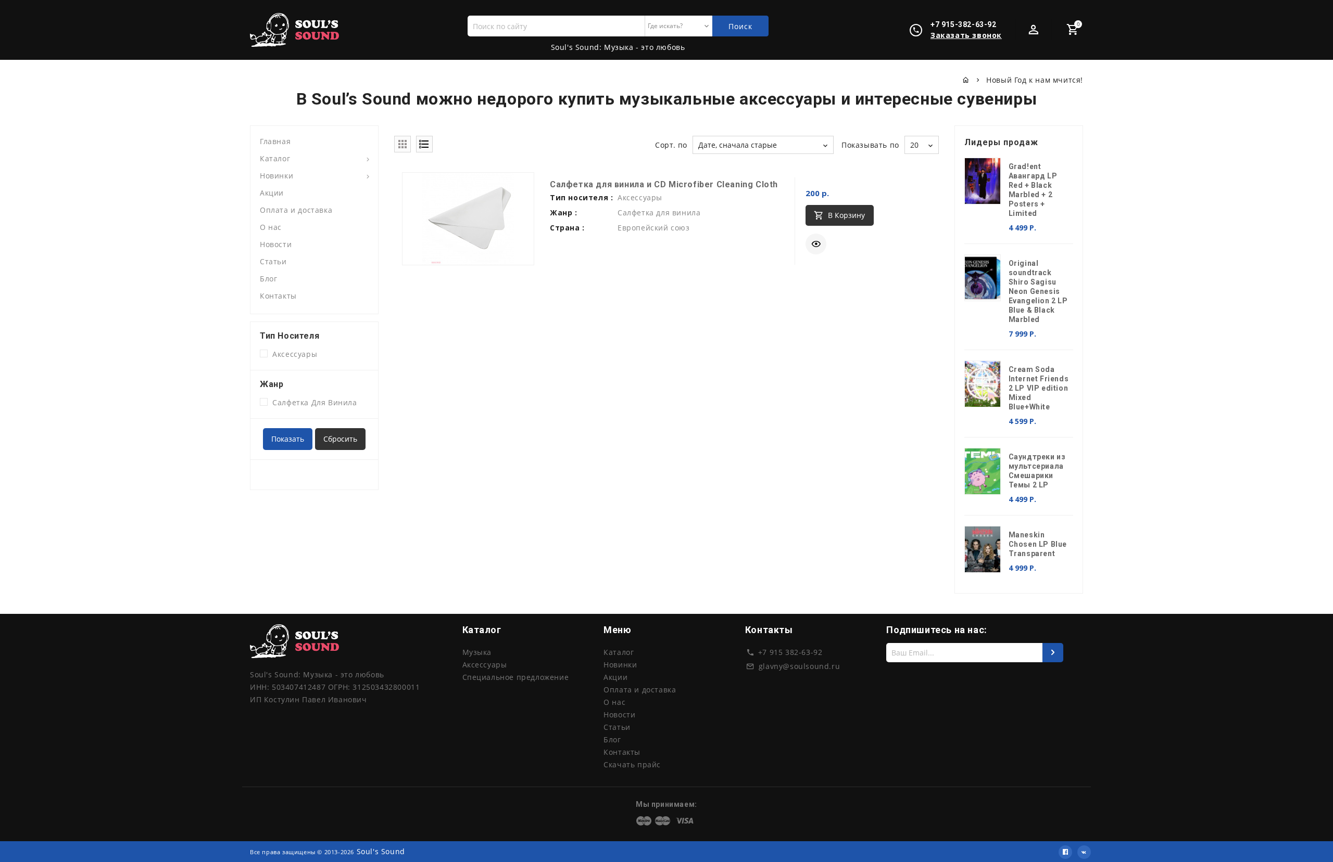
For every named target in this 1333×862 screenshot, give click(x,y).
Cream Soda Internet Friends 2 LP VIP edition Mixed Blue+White (1039, 388)
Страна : (567, 228)
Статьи (273, 261)
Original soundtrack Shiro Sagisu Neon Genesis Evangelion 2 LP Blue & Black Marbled (1038, 291)
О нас (271, 227)
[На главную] (966, 80)
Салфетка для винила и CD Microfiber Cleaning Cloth (664, 184)
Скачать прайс (632, 764)
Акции (272, 193)
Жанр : (563, 212)
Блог (268, 279)
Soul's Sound (381, 851)
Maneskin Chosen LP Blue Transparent (1038, 544)
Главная (275, 141)
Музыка (477, 652)
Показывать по (870, 145)
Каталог (275, 158)
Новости (276, 244)
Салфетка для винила (312, 402)
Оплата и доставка (296, 210)
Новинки (276, 176)
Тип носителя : (581, 197)
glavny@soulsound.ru (799, 666)
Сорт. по (671, 145)
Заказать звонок (966, 35)
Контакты (278, 296)
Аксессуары (292, 354)
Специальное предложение (515, 677)
